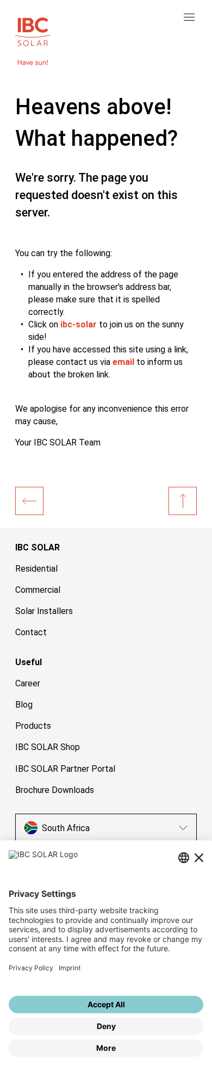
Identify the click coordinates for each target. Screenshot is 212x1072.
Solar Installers (44, 611)
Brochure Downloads (54, 790)
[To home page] (32, 30)
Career (27, 683)
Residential (36, 568)
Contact (31, 632)
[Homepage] (29, 501)
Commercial (37, 590)
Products (33, 726)
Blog (24, 704)
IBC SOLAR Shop (47, 747)
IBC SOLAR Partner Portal (65, 769)
